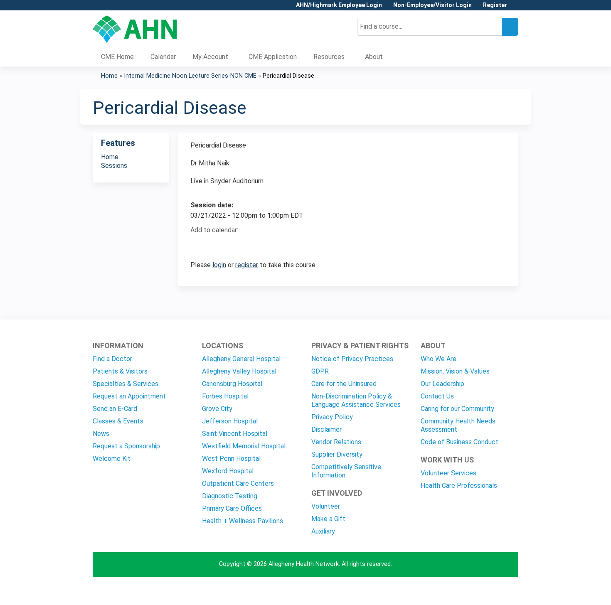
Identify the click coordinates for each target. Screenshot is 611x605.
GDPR (320, 371)
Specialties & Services (125, 384)
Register (495, 5)
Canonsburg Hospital (232, 384)
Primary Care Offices (232, 508)
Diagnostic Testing (229, 496)
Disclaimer (326, 429)
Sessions (114, 166)
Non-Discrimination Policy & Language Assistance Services (356, 400)
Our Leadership (442, 384)
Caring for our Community (457, 409)
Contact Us (437, 396)
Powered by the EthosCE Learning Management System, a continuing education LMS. (488, 591)
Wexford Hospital (228, 471)
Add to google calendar (198, 244)
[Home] (135, 29)
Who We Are (438, 359)
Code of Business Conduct (459, 442)
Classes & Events (118, 421)
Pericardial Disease (288, 75)
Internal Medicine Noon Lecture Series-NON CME (190, 75)
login (219, 265)
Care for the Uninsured (344, 384)
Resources (329, 57)
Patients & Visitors (120, 371)
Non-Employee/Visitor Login (432, 5)
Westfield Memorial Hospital (244, 446)
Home (109, 75)
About (374, 57)
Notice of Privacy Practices (352, 359)
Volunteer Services (448, 473)
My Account (210, 57)
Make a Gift (328, 519)
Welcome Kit (112, 458)
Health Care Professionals (459, 485)
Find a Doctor (112, 359)
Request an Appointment (129, 396)
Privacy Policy (332, 417)
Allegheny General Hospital (241, 359)
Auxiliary (323, 531)
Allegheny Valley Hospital (239, 371)
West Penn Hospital (231, 458)
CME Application (273, 57)
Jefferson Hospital (230, 421)
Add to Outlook (256, 244)
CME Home (117, 57)
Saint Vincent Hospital (234, 434)
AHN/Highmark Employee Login (339, 5)
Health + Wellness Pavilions (242, 521)
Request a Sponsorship (126, 446)
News (101, 434)
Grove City (217, 409)
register (246, 265)
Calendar (163, 57)
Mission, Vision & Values (455, 371)
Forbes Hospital (225, 396)
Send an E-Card (115, 409)
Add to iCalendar (236, 244)
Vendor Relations (336, 442)
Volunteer (325, 506)
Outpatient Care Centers (238, 483)
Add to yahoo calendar (217, 244)
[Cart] (515, 8)
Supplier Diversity (336, 454)
